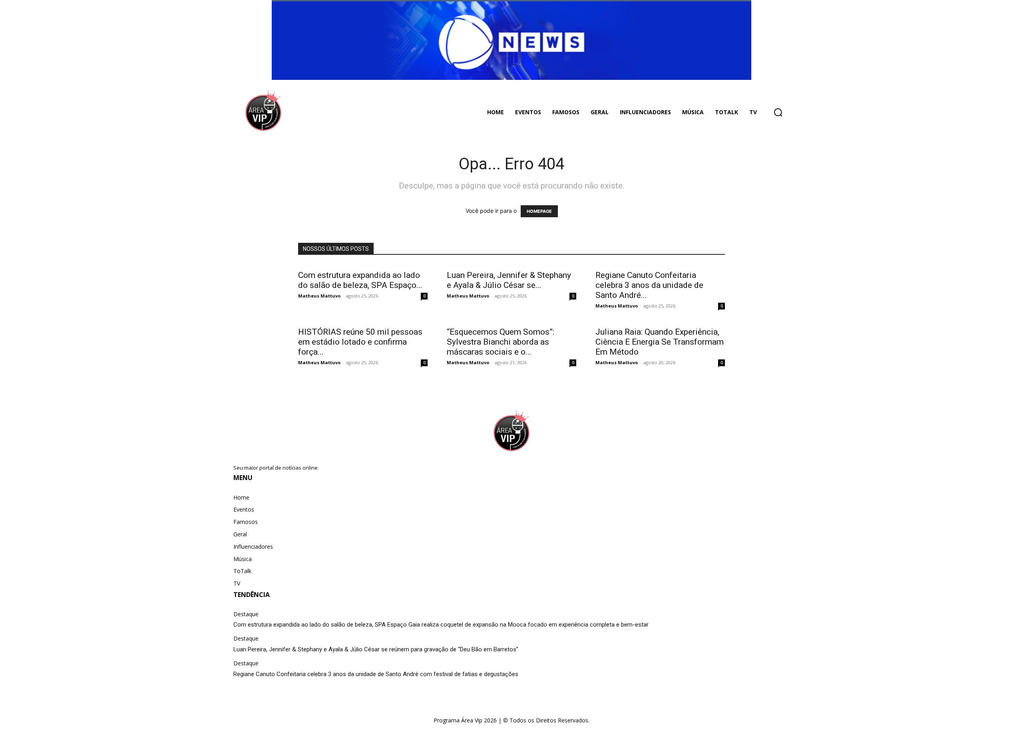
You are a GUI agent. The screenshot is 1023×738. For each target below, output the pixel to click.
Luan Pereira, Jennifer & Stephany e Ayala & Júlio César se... (509, 280)
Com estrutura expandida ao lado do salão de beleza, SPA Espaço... (360, 280)
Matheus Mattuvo (319, 296)
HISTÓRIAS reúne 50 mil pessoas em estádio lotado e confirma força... (360, 342)
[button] (778, 112)
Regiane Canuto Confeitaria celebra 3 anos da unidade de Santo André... (649, 285)
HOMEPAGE (539, 211)
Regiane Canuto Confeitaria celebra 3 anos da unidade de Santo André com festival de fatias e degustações (375, 674)
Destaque (246, 614)
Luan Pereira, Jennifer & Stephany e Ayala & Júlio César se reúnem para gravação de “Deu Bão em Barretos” (375, 649)
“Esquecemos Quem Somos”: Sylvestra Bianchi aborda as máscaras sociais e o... (500, 342)
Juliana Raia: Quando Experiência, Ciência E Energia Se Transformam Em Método (659, 342)
